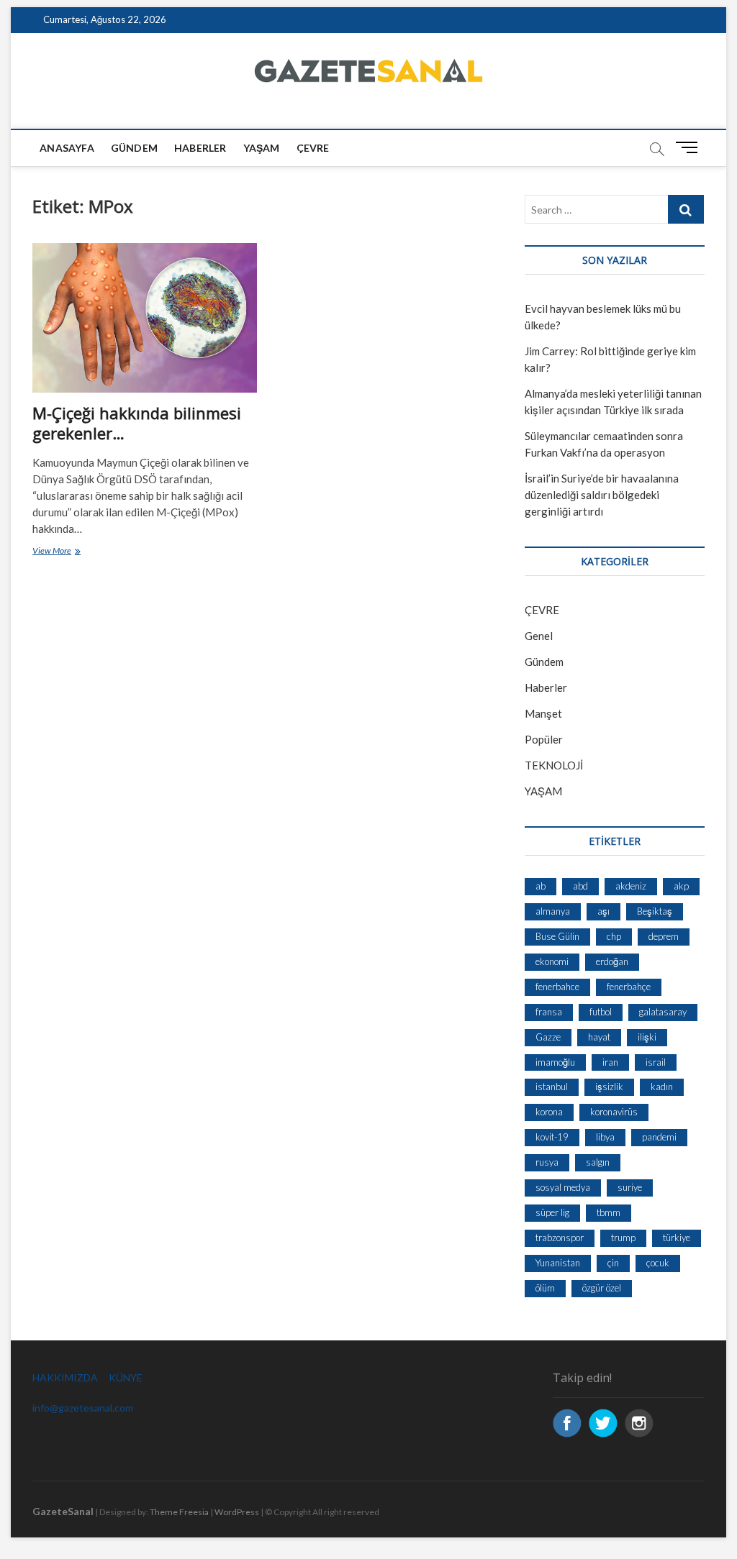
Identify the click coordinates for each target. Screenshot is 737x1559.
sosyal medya (562, 1187)
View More (73, 551)
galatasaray (663, 1012)
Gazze (548, 1037)
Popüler (544, 739)
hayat (599, 1037)
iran (610, 1062)
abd (580, 886)
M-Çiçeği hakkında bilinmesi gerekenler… (136, 423)
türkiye (676, 1237)
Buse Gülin (557, 936)
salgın (598, 1162)
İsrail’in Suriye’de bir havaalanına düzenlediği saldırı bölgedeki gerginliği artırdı (602, 495)
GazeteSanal (63, 1511)
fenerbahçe (629, 986)
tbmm (608, 1212)
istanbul (551, 1086)
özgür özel (601, 1288)
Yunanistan (557, 1262)
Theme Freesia (179, 1512)
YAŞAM (543, 791)
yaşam (261, 148)
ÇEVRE (313, 148)
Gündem (134, 148)
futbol (600, 1012)
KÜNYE (126, 1377)
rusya (547, 1162)
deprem (663, 936)
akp (681, 886)
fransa (548, 1012)
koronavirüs (614, 1111)
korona (549, 1111)
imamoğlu (555, 1062)
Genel (539, 635)
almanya (552, 911)
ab (540, 886)
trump (623, 1237)
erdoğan (612, 961)
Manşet (543, 713)
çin (613, 1262)
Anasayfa (67, 148)
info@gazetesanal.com (82, 1408)
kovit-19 (552, 1137)
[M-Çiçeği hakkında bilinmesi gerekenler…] (144, 318)
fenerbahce (557, 986)
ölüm (545, 1288)
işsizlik (609, 1086)
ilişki (647, 1037)
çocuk (657, 1262)
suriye (630, 1187)
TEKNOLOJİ (554, 765)
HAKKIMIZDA (65, 1377)
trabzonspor (559, 1237)
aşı (603, 911)
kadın (662, 1086)
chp (614, 936)
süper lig (552, 1212)
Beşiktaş (654, 911)
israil (656, 1062)
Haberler (200, 148)
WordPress (236, 1512)
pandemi (659, 1137)
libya (605, 1137)
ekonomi (552, 961)
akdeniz (630, 886)
